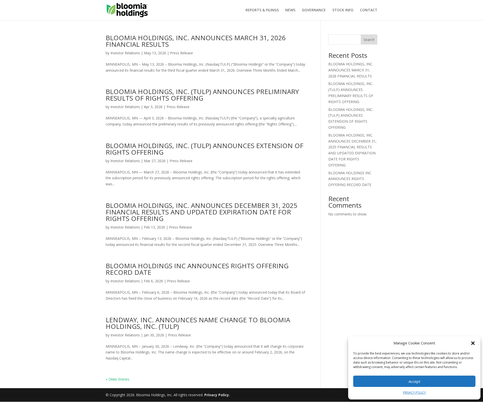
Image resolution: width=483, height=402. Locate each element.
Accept (414, 381)
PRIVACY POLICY (414, 392)
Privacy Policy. (217, 394)
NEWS (290, 10)
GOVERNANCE (314, 10)
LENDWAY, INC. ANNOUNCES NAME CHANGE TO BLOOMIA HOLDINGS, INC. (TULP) (198, 323)
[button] (472, 343)
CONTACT (368, 10)
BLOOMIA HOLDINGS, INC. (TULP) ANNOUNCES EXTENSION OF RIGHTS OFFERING (204, 149)
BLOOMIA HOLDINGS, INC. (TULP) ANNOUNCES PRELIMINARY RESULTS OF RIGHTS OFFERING (202, 95)
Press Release (181, 53)
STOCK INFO (342, 10)
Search (369, 39)
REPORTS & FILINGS (262, 10)
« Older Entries (117, 379)
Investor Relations (125, 53)
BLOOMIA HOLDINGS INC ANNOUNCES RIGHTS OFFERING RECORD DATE (197, 269)
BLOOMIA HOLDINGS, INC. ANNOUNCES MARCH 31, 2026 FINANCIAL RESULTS (196, 41)
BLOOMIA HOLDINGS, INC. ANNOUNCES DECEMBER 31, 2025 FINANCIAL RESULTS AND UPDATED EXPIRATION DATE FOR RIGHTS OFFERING (201, 212)
